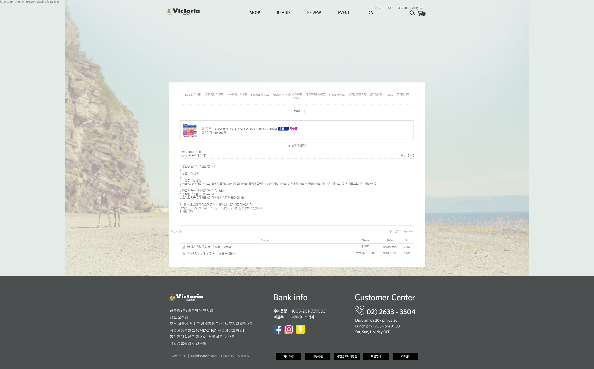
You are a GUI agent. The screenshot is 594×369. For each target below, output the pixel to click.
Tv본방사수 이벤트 (237, 94)
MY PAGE (417, 7)
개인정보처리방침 (347, 356)
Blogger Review (260, 94)
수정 (173, 231)
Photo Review (337, 94)
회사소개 (288, 356)
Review (277, 94)
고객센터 (405, 356)
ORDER (402, 7)
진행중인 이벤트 (214, 94)
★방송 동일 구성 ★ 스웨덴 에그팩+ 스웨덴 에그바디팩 (245, 128)
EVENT (344, 12)
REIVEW (314, 12)
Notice (389, 94)
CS (370, 12)
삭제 (180, 231)
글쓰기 (397, 231)
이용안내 (376, 356)
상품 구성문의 (223, 246)
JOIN (391, 7)
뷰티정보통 (376, 94)
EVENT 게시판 (193, 94)
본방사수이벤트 (293, 94)
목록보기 (408, 231)
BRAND (283, 12)
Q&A (297, 98)
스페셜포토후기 (357, 94)
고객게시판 (403, 94)
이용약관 (318, 356)
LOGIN (379, 7)
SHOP (255, 12)
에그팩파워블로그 (315, 94)
